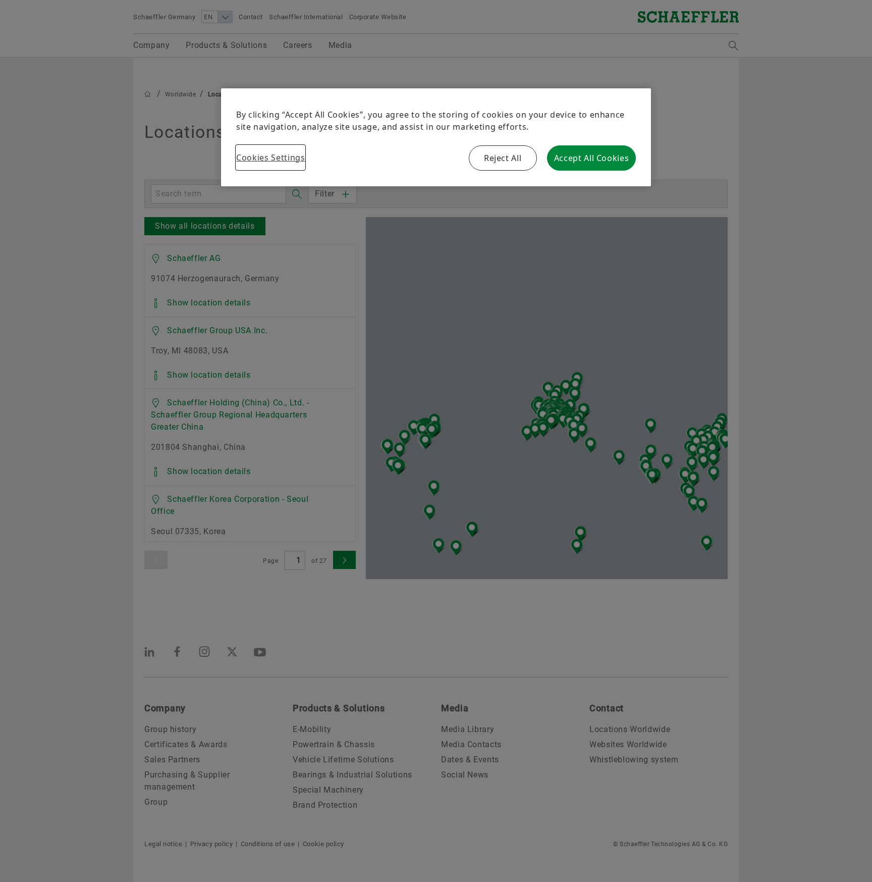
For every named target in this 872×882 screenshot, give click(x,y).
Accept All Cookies (591, 158)
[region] (436, 137)
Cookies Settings (270, 157)
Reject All (502, 158)
